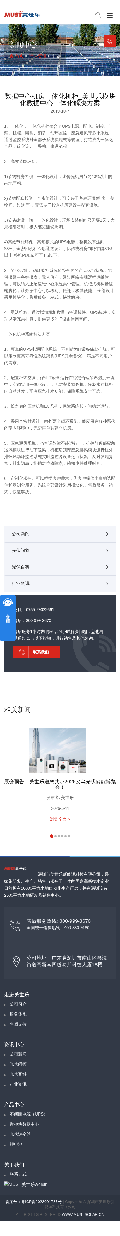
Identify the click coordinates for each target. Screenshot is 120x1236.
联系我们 (110, 41)
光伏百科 (21, 566)
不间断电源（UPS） (29, 1114)
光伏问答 (21, 550)
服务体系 (18, 1014)
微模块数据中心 (24, 1124)
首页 (19, 56)
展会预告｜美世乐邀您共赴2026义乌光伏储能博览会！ (60, 784)
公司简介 (18, 1004)
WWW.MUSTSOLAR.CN (83, 1214)
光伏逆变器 (20, 1134)
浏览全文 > (60, 819)
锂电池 (16, 1144)
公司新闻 (21, 534)
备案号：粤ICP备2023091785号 (34, 1201)
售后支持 (18, 1024)
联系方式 (18, 1174)
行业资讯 (38, 56)
